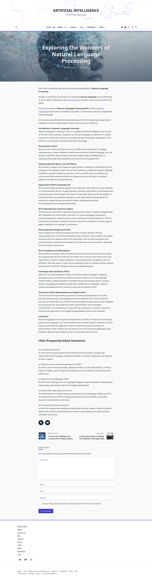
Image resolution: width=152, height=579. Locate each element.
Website (43, 498)
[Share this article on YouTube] (47, 422)
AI (65, 27)
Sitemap (20, 539)
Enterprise (91, 27)
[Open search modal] (136, 27)
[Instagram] (128, 27)
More (101, 27)
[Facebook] (122, 27)
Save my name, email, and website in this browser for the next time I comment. (71, 504)
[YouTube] (125, 27)
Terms (19, 542)
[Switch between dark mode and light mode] (133, 27)
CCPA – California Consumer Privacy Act (36, 571)
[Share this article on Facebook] (41, 422)
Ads (54, 27)
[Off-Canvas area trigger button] (16, 27)
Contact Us (21, 533)
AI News (73, 27)
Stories (60, 27)
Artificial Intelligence (76, 10)
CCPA (19, 545)
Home (48, 27)
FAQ (18, 536)
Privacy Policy (22, 526)
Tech (81, 27)
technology (72, 100)
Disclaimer (21, 551)
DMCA (19, 548)
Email (42, 491)
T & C (19, 554)
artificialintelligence (71, 67)
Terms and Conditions (49, 574)
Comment (44, 460)
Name (42, 485)
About (19, 529)
